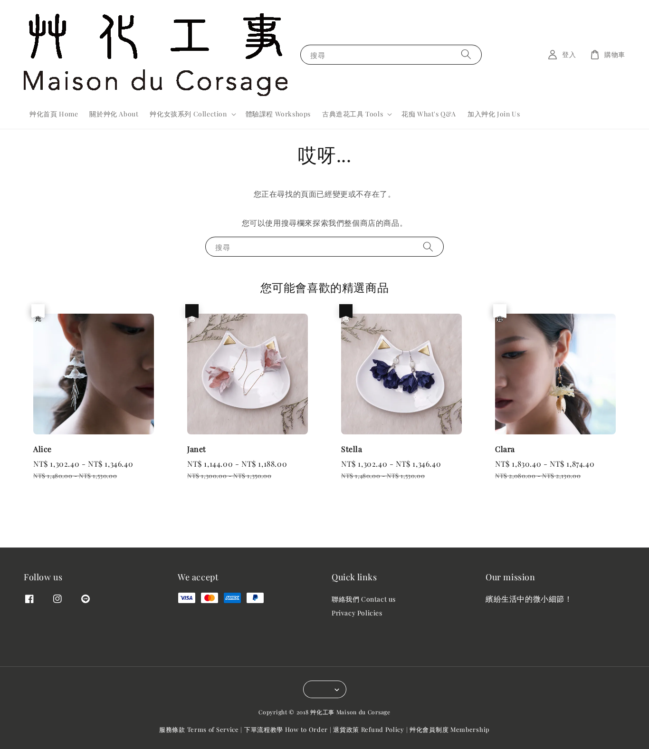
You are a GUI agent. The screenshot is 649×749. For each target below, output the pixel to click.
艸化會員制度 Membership (450, 729)
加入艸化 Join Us (494, 113)
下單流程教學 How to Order (286, 729)
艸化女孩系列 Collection (188, 114)
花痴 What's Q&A (428, 113)
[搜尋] (466, 54)
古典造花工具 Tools (352, 114)
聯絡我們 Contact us (364, 599)
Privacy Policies (357, 612)
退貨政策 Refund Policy (368, 729)
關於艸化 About (113, 113)
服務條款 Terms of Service (199, 729)
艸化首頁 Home (53, 113)
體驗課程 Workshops (278, 113)
